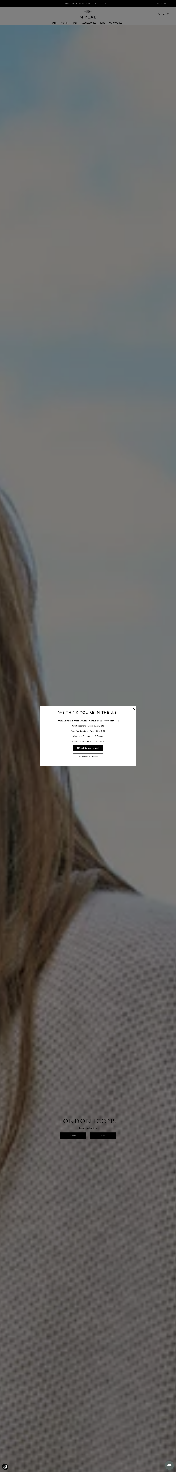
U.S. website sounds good (88, 748)
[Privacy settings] (5, 1467)
